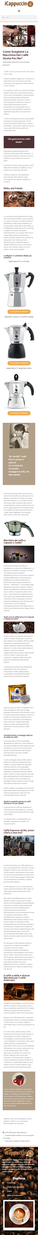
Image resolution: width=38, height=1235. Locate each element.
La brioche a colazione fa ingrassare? (17, 1141)
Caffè (7, 1132)
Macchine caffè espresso (18, 1132)
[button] (19, 10)
